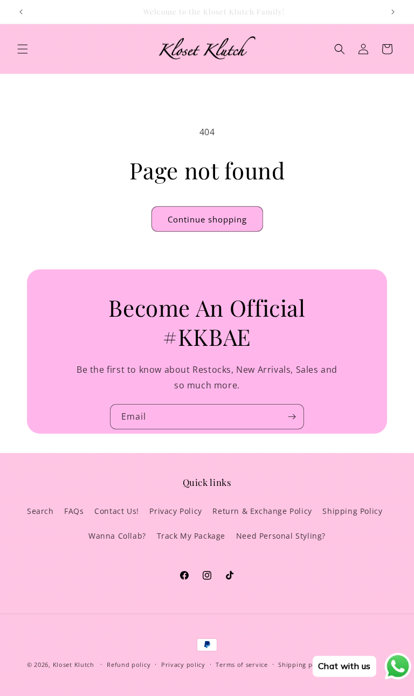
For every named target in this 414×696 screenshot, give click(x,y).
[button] (22, 49)
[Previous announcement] (21, 12)
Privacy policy (183, 664)
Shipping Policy (352, 511)
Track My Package (191, 536)
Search (40, 511)
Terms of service (241, 664)
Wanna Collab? (117, 536)
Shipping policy (302, 664)
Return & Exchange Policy (262, 511)
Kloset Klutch (73, 664)
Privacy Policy (175, 511)
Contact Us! (116, 511)
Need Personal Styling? (281, 536)
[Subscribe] (291, 416)
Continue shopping (207, 219)
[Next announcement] (393, 12)
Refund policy (128, 664)
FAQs (74, 511)
